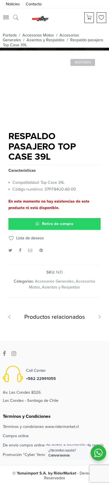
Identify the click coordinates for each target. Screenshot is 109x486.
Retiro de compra (57, 223)
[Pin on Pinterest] (41, 250)
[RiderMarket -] (40, 17)
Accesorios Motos (38, 35)
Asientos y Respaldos (46, 40)
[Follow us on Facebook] (4, 354)
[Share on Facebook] (20, 250)
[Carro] (89, 17)
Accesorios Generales (54, 281)
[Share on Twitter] (10, 250)
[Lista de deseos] (101, 17)
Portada (10, 35)
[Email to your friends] (30, 250)
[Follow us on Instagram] (13, 354)
